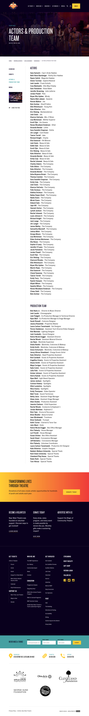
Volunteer (47, 575)
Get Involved (55, 6)
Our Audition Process (50, 564)
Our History (30, 564)
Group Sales (48, 624)
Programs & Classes (32, 585)
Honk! (12, 571)
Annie (12, 568)
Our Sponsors (48, 593)
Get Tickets (30, 6)
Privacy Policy (12, 711)
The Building (48, 606)
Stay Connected (49, 589)
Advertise (47, 582)
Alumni (47, 578)
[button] (67, 6)
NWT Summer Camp (32, 601)
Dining (47, 617)
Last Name (60, 639)
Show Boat (37, 60)
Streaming (67, 556)
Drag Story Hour (31, 588)
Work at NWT (48, 585)
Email (28, 639)
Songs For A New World (17, 575)
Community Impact (32, 568)
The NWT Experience (32, 560)
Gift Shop (67, 566)
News (28, 571)
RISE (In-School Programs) (34, 597)
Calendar (13, 584)
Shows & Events (18, 60)
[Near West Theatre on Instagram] (73, 580)
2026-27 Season (13, 560)
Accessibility (48, 613)
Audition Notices (49, 568)
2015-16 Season (28, 60)
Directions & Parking (50, 610)
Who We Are (38, 6)
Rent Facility (68, 561)
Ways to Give (14, 598)
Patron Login (68, 570)
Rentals (63, 6)
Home (10, 60)
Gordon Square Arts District (52, 620)
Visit (46, 603)
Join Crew (47, 571)
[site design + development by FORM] (69, 711)
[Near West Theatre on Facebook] (65, 580)
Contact (29, 575)
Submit (77, 642)
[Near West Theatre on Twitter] (69, 580)
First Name (45, 639)
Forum (12, 564)
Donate (76, 6)
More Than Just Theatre (17, 594)
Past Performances (16, 587)
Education (47, 6)
